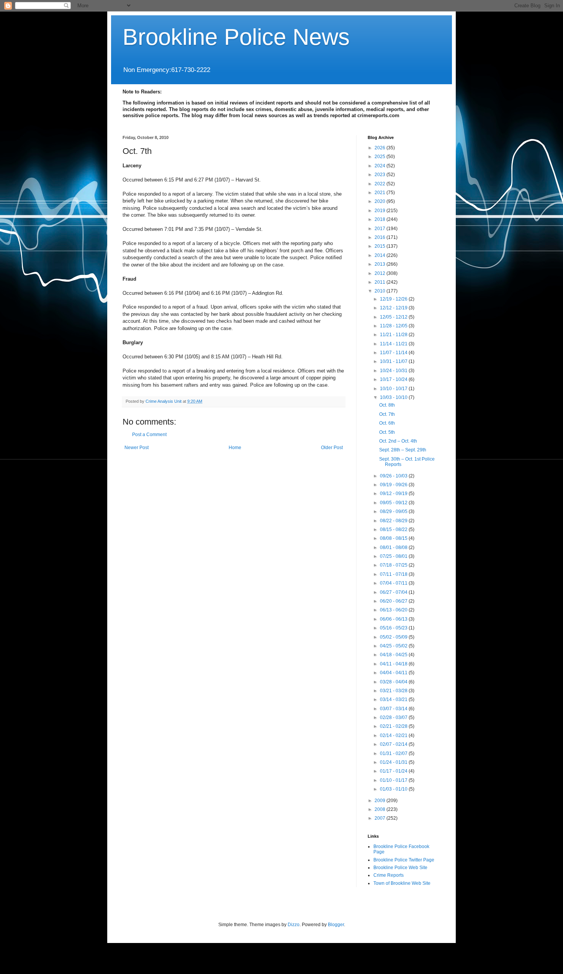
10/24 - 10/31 (394, 370)
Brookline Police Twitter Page (403, 860)
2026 (380, 147)
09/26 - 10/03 (394, 476)
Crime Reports (388, 875)
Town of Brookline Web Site (401, 883)
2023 (380, 174)
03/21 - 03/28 (394, 690)
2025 (380, 156)
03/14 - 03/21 (394, 699)
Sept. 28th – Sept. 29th (402, 450)
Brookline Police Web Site (400, 867)
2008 (380, 809)
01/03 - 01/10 (394, 789)
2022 (380, 183)
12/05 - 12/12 (394, 317)
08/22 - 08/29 (394, 520)
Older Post (332, 447)
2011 (380, 282)
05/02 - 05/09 (394, 637)
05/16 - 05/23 (394, 628)
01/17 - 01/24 (394, 771)
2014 (380, 255)
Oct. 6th (387, 423)
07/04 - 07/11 (394, 583)
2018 (380, 219)
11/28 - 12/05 (394, 325)
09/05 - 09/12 (394, 502)
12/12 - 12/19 (394, 308)
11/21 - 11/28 (394, 334)
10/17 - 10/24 (394, 379)
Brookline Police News (236, 37)
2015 (380, 246)
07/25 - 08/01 (394, 556)
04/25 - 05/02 (394, 646)
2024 (380, 165)
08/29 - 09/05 (394, 511)
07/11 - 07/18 (394, 574)
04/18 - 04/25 (394, 654)
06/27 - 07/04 (394, 592)
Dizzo (294, 924)
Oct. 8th (387, 405)
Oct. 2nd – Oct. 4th (398, 441)
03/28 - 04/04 (394, 682)
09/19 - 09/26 (394, 484)
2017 (380, 228)
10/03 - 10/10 (394, 397)
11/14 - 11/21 (394, 343)
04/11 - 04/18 (394, 664)
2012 (380, 273)
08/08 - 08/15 (394, 538)
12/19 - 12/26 (394, 299)
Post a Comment (149, 434)
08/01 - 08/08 (394, 547)
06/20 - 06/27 (394, 601)
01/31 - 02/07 (394, 753)
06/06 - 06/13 (394, 619)
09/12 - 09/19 (394, 493)
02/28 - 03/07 (394, 717)
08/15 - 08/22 (394, 529)
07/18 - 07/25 (394, 565)
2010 (380, 291)
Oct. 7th (387, 414)
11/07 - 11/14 (394, 352)
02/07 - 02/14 (394, 744)
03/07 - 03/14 (394, 708)
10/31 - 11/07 (394, 361)
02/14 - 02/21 (394, 735)
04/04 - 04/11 (394, 672)
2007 (380, 818)
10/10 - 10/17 (394, 388)
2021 (380, 192)
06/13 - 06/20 (394, 610)
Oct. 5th (387, 432)
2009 (380, 800)
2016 (380, 237)
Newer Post (136, 447)
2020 (380, 201)
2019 (380, 210)
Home (235, 447)
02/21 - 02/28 (394, 726)
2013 (380, 264)
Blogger (336, 924)
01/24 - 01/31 (394, 762)
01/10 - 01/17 (394, 780)
